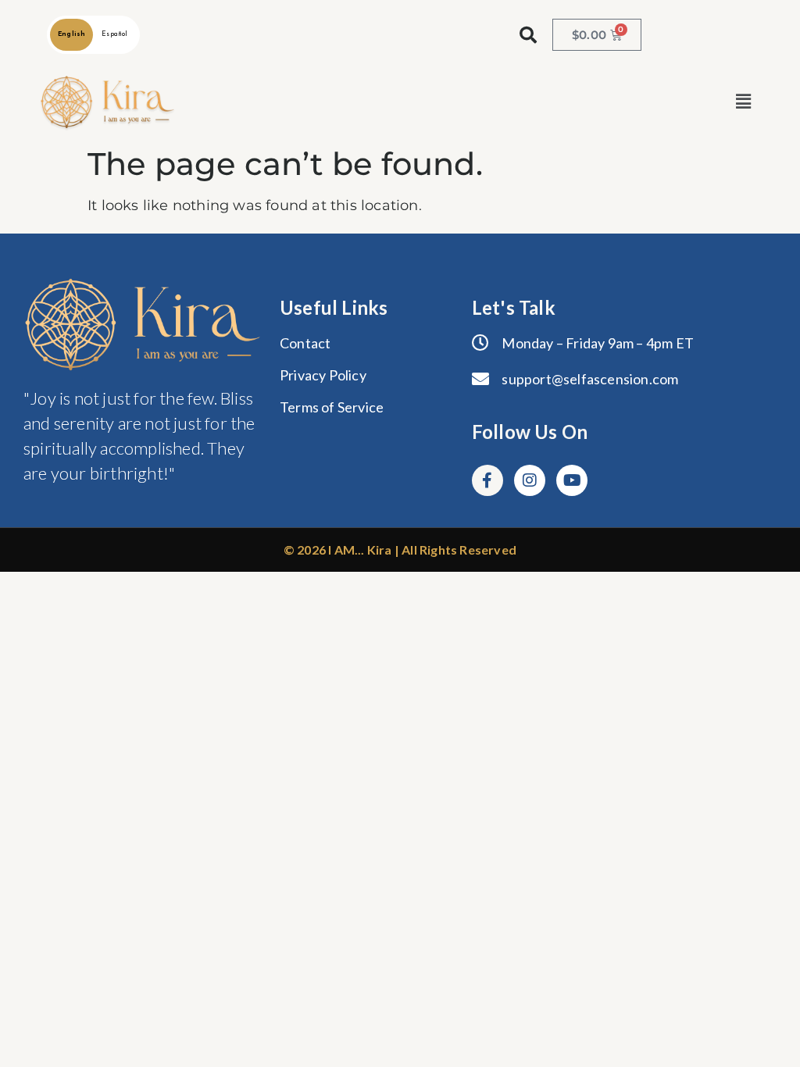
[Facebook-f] (487, 480)
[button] (743, 102)
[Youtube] (572, 480)
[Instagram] (529, 480)
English (71, 34)
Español (114, 34)
